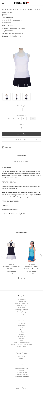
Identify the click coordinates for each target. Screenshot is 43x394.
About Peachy (21, 299)
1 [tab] (18, 278)
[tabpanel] (11, 256)
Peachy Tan (21, 356)
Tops (21, 330)
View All (21, 358)
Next (41, 256)
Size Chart (21, 307)
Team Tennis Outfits (21, 303)
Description (21, 155)
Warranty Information (21, 161)
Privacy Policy (21, 312)
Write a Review (6, 22)
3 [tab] (24, 278)
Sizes (21, 340)
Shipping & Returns (21, 310)
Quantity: (21, 124)
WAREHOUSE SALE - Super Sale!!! (21, 345)
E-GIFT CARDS (21, 347)
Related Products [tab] (22, 232)
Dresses (21, 334)
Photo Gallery (21, 301)
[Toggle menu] (3, 3)
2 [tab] (21, 278)
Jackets (21, 332)
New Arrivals (22, 323)
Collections (21, 336)
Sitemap (21, 314)
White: (21, 106)
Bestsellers (21, 326)
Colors (21, 338)
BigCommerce (25, 387)
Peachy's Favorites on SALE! (21, 342)
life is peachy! (21, 305)
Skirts (22, 328)
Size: (21, 115)
